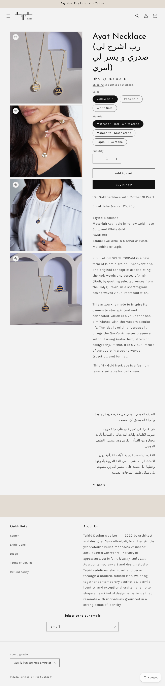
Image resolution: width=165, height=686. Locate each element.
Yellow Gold (105, 99)
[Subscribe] (114, 626)
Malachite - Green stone (114, 133)
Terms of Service (21, 562)
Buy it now (124, 185)
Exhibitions (18, 544)
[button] (8, 15)
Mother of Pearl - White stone (118, 124)
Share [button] (101, 485)
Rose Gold (131, 99)
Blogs (14, 553)
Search (15, 535)
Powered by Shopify (41, 677)
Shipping (98, 84)
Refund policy (19, 572)
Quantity (98, 150)
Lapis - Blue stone (110, 142)
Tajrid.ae (24, 677)
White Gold (105, 108)
